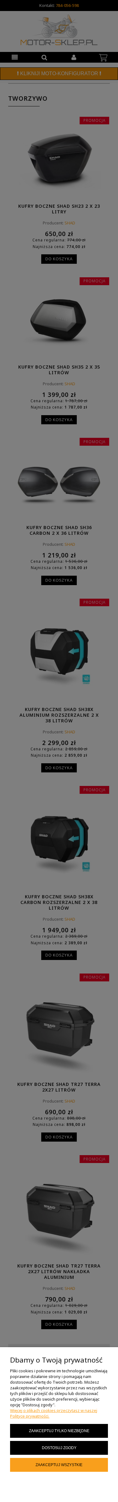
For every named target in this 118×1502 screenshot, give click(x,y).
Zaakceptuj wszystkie (59, 1465)
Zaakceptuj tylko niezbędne (59, 1431)
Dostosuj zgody (59, 1448)
